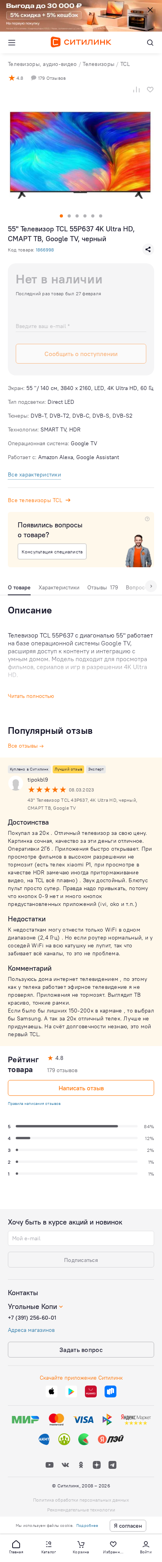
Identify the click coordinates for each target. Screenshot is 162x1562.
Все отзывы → (26, 745)
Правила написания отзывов (34, 1103)
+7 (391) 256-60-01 (32, 1317)
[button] (16, 1546)
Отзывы (102, 587)
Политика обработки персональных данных (81, 1500)
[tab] (19, 589)
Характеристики (59, 587)
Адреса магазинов (31, 1329)
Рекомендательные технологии (81, 1510)
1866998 (45, 250)
